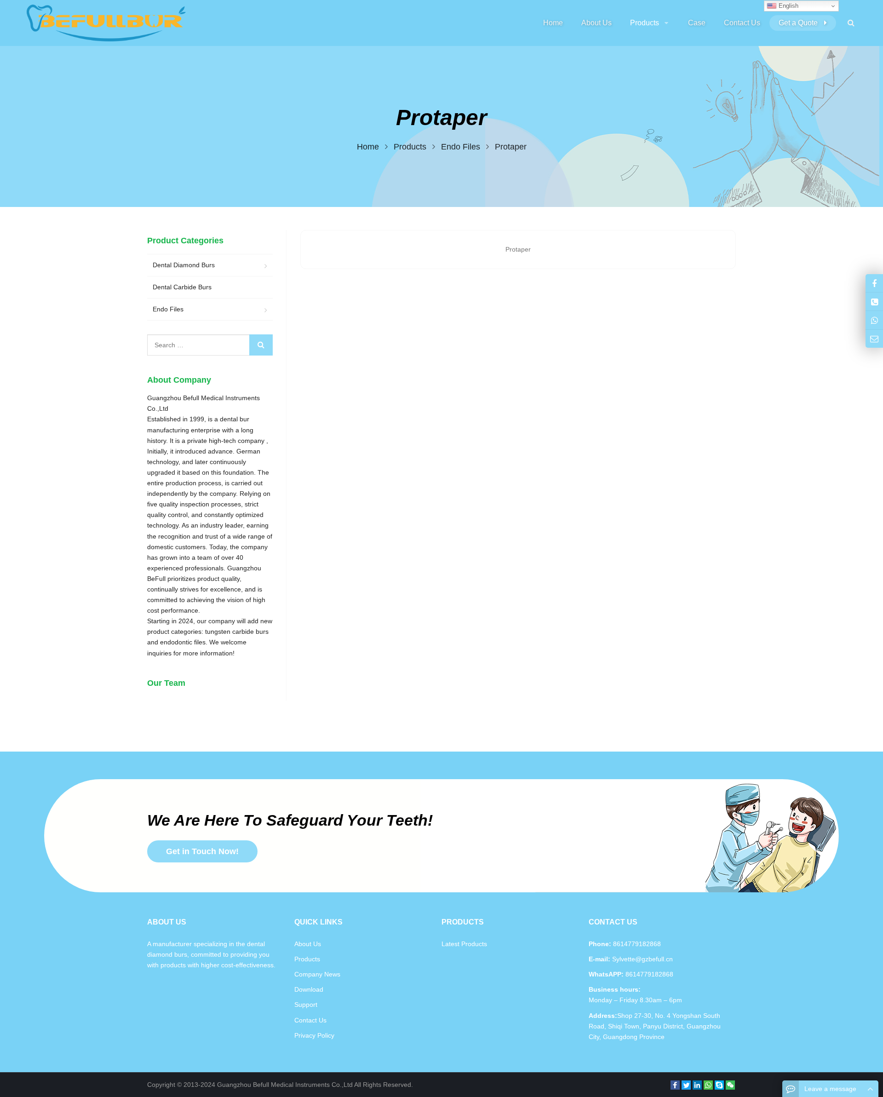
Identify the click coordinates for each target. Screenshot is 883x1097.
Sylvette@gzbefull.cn (641, 959)
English (787, 5)
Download (308, 989)
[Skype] (719, 1085)
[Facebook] (675, 1085)
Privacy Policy (314, 1035)
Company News (317, 974)
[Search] (261, 345)
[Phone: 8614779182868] (874, 301)
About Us (307, 944)
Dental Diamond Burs (184, 265)
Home (553, 23)
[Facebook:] (874, 283)
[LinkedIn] (697, 1085)
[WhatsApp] (708, 1085)
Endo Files (168, 309)
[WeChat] (730, 1085)
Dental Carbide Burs (182, 287)
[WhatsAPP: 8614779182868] (874, 320)
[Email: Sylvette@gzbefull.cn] (874, 339)
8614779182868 (648, 974)
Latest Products (464, 944)
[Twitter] (686, 1085)
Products (307, 959)
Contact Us (310, 1020)
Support (305, 1004)
